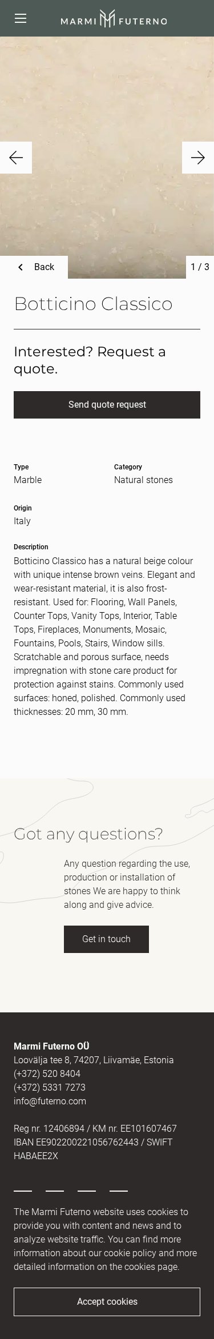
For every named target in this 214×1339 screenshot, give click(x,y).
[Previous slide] (16, 158)
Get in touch (106, 939)
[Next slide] (198, 158)
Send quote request (107, 404)
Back (44, 267)
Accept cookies (107, 1301)
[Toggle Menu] (20, 18)
